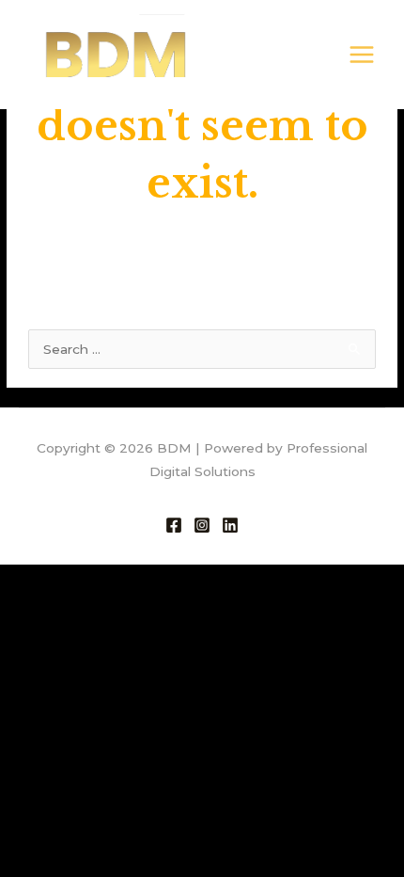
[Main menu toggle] (362, 55)
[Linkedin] (230, 525)
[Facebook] (173, 525)
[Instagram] (202, 525)
